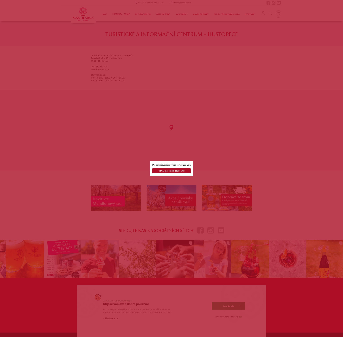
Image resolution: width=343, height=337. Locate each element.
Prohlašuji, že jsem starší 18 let (171, 171)
